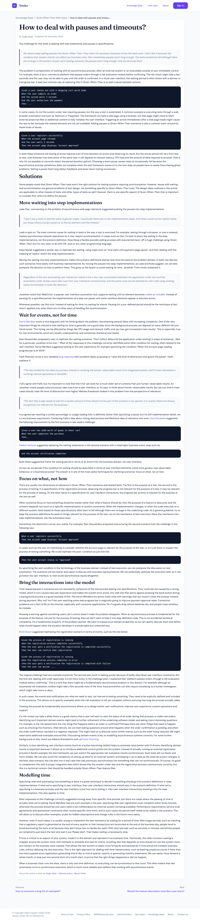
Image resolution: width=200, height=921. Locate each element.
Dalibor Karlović (27, 445)
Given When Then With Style (51, 17)
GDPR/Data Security (104, 914)
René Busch (25, 631)
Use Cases (140, 914)
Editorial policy (65, 873)
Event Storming (90, 739)
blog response (66, 356)
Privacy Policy (83, 914)
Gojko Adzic (27, 36)
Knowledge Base (134, 5)
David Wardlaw (27, 321)
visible (148, 294)
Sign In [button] (180, 5)
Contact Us (182, 914)
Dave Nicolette (158, 418)
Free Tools (152, 5)
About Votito (80, 873)
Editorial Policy (124, 914)
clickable (160, 294)
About (166, 5)
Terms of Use (67, 914)
